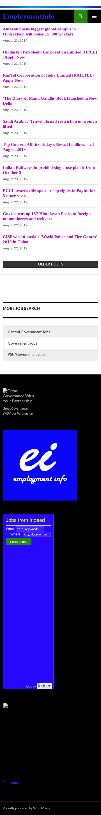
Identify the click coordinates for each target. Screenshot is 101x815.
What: (10, 528)
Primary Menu (94, 16)
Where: (15, 534)
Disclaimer (12, 782)
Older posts (50, 264)
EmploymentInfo (28, 16)
